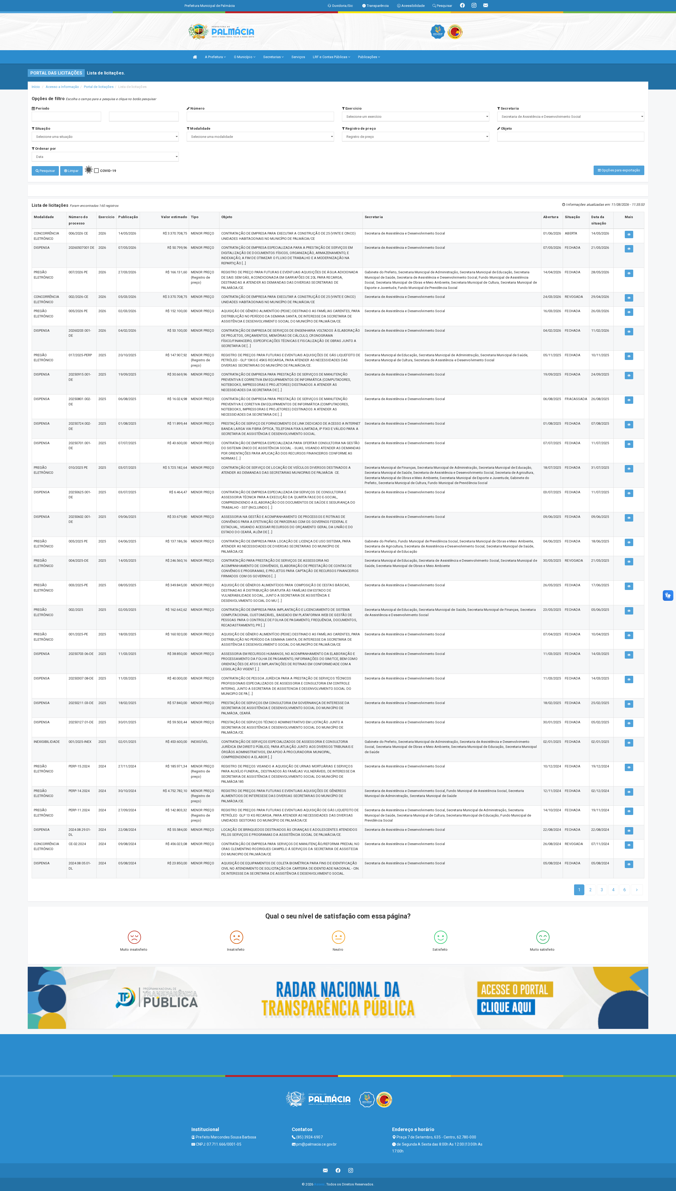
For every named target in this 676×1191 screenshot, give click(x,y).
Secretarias (272, 57)
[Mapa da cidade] (338, 1054)
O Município (243, 57)
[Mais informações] (629, 234)
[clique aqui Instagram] (350, 1170)
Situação (42, 128)
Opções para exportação (620, 170)
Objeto (506, 128)
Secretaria (509, 108)
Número (197, 108)
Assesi (319, 1184)
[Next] (637, 889)
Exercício (353, 108)
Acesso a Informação (62, 87)
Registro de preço (360, 128)
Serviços (298, 57)
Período (42, 108)
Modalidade (199, 128)
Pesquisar (47, 171)
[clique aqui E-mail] (325, 1170)
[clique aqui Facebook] (338, 1170)
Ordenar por (45, 149)
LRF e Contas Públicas (330, 57)
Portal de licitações (99, 87)
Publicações (368, 57)
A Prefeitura (214, 57)
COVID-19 (108, 171)
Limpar (73, 171)
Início (36, 87)
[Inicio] (195, 57)
